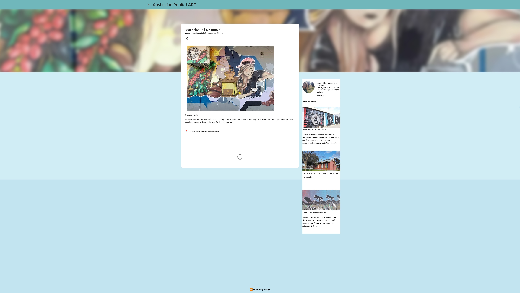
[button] (186, 38)
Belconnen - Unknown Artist (314, 213)
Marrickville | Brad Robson (314, 130)
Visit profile (321, 95)
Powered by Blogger (261, 289)
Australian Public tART (174, 4)
